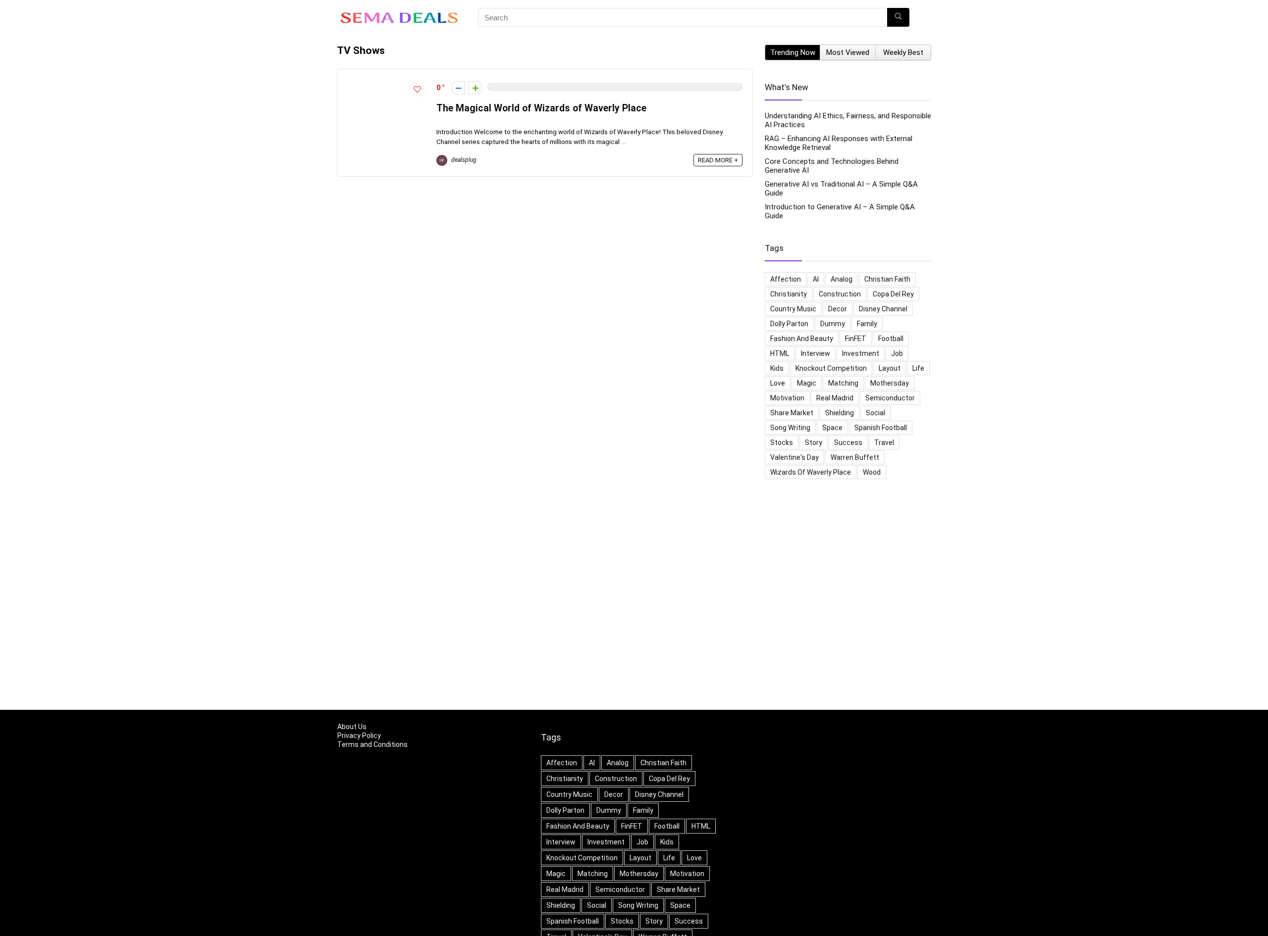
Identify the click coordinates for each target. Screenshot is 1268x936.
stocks (781, 442)
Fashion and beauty (801, 339)
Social (875, 413)
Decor (837, 309)
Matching (843, 383)
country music (793, 309)
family (867, 324)
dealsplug (463, 159)
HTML (779, 353)
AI (816, 279)
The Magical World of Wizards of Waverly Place (541, 108)
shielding (839, 413)
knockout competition (831, 368)
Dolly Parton (789, 324)
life (918, 368)
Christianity (788, 294)
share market (791, 413)
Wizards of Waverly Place (810, 472)
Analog (841, 279)
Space (832, 428)
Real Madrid (834, 398)
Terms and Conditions (372, 744)
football (890, 339)
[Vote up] (475, 88)
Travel (884, 442)
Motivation (787, 398)
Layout (889, 368)
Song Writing (790, 428)
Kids (777, 368)
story (813, 442)
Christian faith (887, 279)
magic (806, 383)
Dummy (832, 324)
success (848, 442)
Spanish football (880, 428)
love (777, 383)
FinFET (855, 339)
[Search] (898, 17)
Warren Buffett (855, 457)
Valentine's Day (794, 457)
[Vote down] (458, 88)
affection (785, 279)
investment (860, 353)
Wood (872, 472)
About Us (352, 727)
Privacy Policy (359, 735)
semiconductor (890, 398)
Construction (840, 294)
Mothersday (889, 383)
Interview (815, 353)
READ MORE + (718, 160)
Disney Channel (883, 309)
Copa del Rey (893, 294)
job (897, 353)
